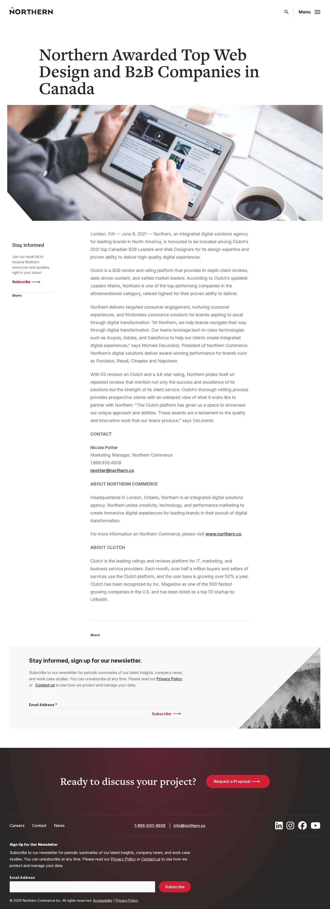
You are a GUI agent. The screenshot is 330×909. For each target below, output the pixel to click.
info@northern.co (189, 825)
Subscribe (21, 282)
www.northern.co (223, 533)
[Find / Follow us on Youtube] (316, 825)
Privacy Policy (169, 678)
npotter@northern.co (112, 470)
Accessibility (103, 900)
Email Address (41, 705)
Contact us (45, 685)
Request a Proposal (232, 781)
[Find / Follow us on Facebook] (302, 825)
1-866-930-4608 (149, 825)
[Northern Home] (31, 12)
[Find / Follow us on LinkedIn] (279, 825)
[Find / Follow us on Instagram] (290, 825)
